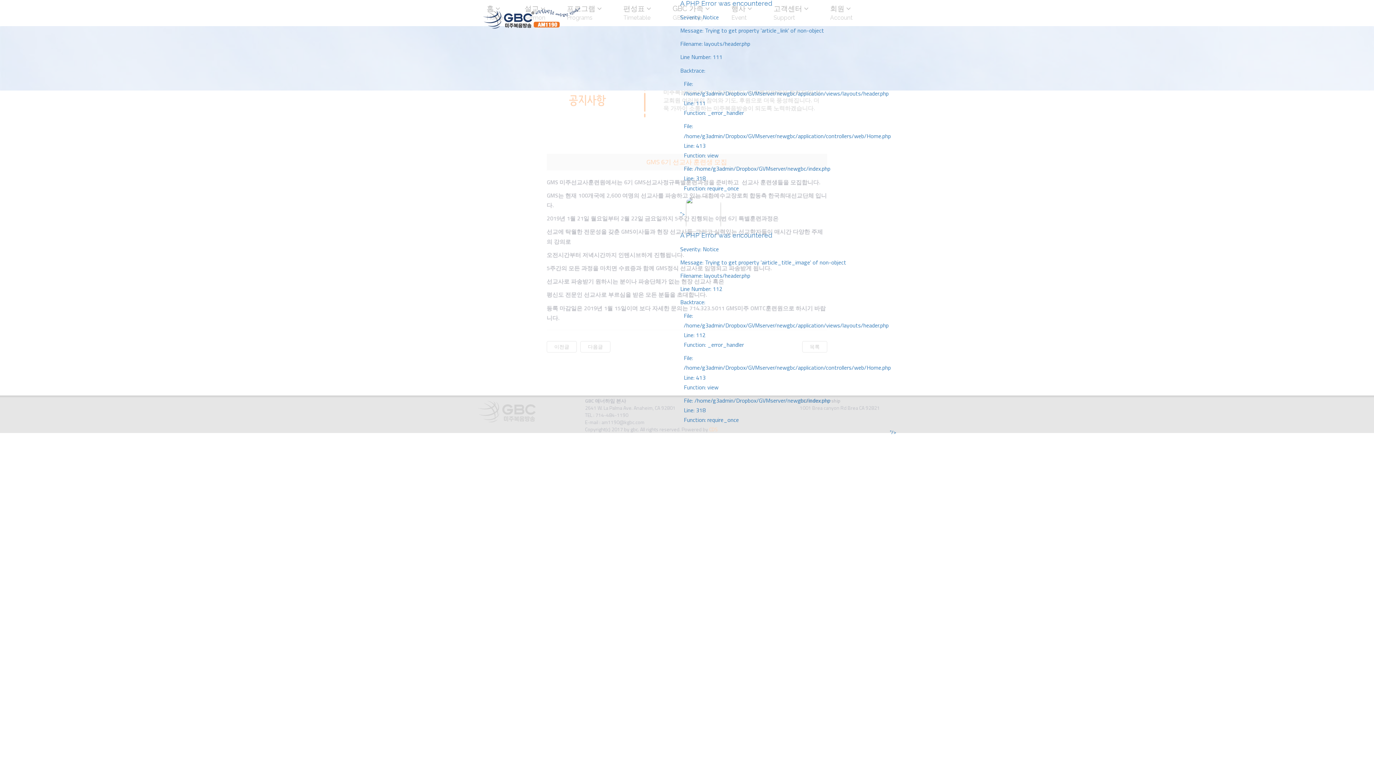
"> (785, 317)
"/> (893, 432)
